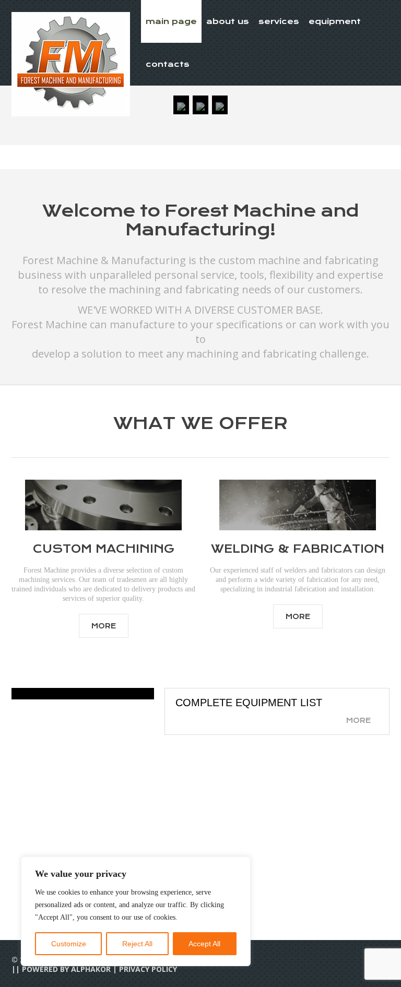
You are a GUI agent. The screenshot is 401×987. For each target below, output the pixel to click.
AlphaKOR (91, 969)
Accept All (204, 944)
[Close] (239, 865)
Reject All (137, 944)
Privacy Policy (148, 969)
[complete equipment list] (82, 693)
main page (171, 21)
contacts (168, 64)
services (278, 21)
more (103, 626)
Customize (68, 944)
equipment (335, 21)
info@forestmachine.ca (291, 884)
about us (227, 21)
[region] (136, 911)
